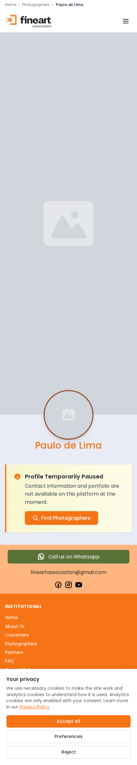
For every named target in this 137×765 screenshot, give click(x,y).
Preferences (68, 737)
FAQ (9, 661)
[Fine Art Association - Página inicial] (28, 21)
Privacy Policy (34, 707)
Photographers (35, 5)
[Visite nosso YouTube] (79, 585)
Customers (17, 635)
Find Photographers (65, 518)
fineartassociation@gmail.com (68, 572)
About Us (15, 626)
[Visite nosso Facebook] (58, 585)
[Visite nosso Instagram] (68, 585)
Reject (68, 752)
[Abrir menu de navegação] (125, 21)
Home (10, 5)
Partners (14, 653)
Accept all (68, 721)
